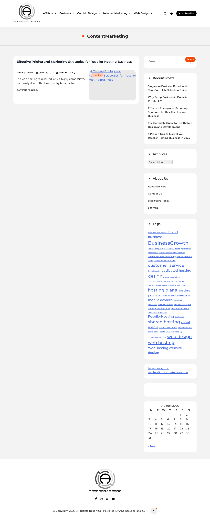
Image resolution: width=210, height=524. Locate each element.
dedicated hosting (176, 270)
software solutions (168, 328)
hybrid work (168, 296)
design (155, 276)
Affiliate (48, 13)
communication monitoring (171, 253)
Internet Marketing (115, 13)
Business (65, 13)
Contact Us (155, 193)
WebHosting (158, 348)
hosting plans (162, 290)
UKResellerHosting (157, 337)
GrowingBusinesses (157, 285)
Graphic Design (87, 13)
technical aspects (156, 332)
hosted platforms (176, 285)
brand (173, 232)
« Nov (152, 446)
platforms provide (180, 309)
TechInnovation (185, 328)
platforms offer (162, 309)
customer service (166, 265)
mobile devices (160, 300)
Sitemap (153, 207)
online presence (165, 305)
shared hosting (164, 321)
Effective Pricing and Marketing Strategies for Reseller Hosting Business (74, 62)
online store (180, 305)
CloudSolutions (173, 249)
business (155, 237)
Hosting (98, 75)
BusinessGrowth (168, 243)
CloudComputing (156, 249)
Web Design (141, 13)
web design (179, 336)
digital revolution (171, 277)
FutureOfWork (177, 281)
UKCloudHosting (174, 332)
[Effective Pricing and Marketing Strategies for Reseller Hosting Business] (112, 85)
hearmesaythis (158, 368)
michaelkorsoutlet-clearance (168, 372)
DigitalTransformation (159, 281)
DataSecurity (154, 271)
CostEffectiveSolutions (165, 261)
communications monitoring (162, 257)
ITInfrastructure (182, 296)
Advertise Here (157, 186)
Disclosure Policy (158, 200)
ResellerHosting (161, 316)
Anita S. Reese (25, 72)
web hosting (161, 342)
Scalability (180, 317)
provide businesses (157, 312)
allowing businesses (158, 233)
